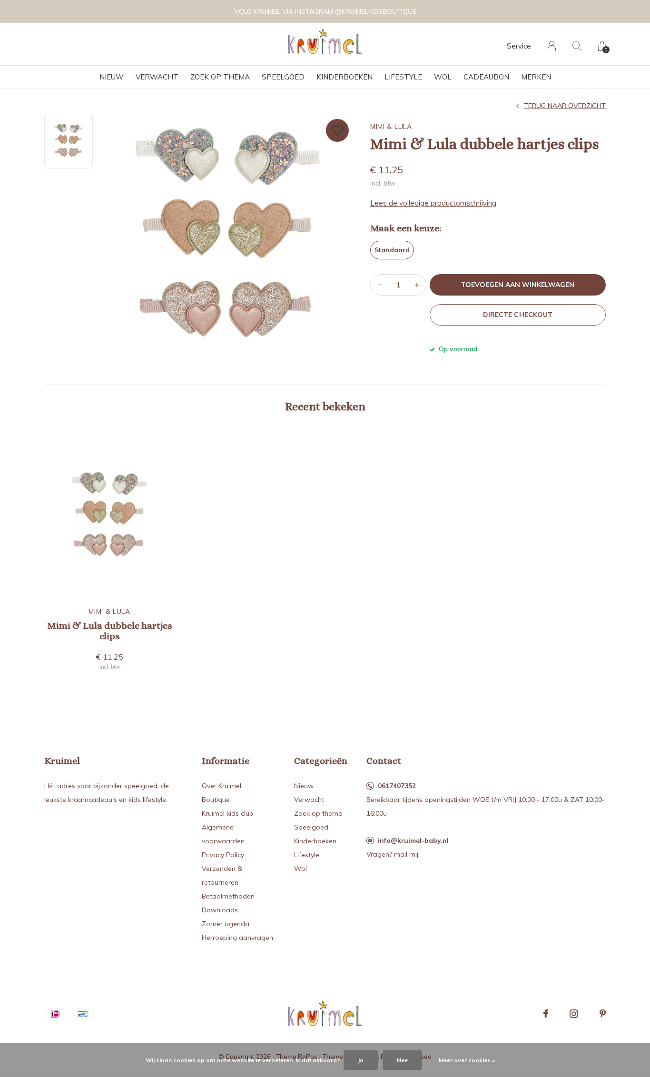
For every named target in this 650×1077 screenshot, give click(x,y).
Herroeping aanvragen (237, 937)
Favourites (337, 130)
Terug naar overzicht (565, 105)
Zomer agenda (225, 923)
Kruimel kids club (227, 813)
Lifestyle (403, 76)
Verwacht (157, 76)
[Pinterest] (603, 1014)
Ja (361, 1060)
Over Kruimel (221, 785)
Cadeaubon (486, 76)
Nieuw (111, 76)
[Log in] (552, 46)
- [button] (379, 285)
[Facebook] (545, 1014)
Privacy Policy (223, 854)
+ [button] (416, 285)
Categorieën (320, 760)
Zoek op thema (220, 76)
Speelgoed (283, 76)
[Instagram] (574, 1014)
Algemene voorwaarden (223, 834)
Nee (402, 1060)
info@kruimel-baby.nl (413, 840)
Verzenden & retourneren (222, 875)
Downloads (220, 910)
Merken (536, 76)
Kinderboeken (344, 76)
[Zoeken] (576, 46)
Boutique (216, 799)
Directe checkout (517, 314)
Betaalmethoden (228, 896)
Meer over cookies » (467, 1060)
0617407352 (397, 785)
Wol (443, 76)
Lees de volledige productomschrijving (433, 202)
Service (519, 45)
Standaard (392, 250)
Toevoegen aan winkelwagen (518, 284)
